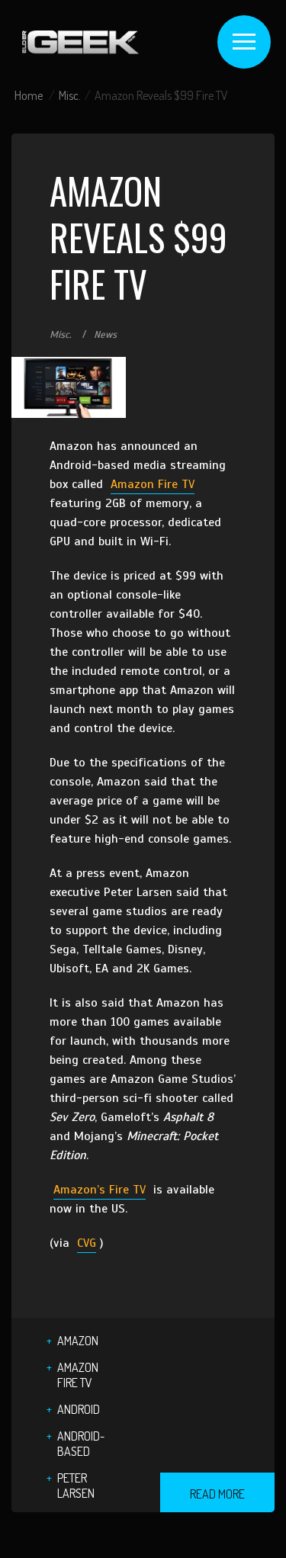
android (78, 1409)
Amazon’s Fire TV (99, 1189)
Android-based (80, 1443)
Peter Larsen (76, 1485)
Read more (217, 1494)
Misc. (70, 95)
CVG (86, 1243)
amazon (77, 1340)
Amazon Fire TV (152, 484)
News (105, 335)
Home (28, 95)
